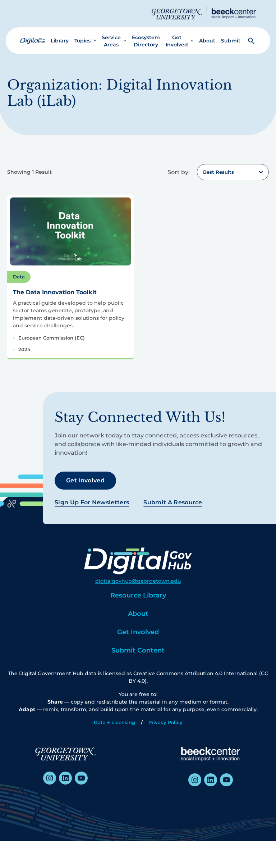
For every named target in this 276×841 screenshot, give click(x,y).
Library (60, 40)
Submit (230, 40)
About (207, 40)
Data (19, 276)
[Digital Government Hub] (32, 40)
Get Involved (177, 41)
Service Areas (111, 41)
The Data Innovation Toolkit (55, 292)
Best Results (218, 172)
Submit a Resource (172, 502)
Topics (82, 40)
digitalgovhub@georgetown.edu (138, 581)
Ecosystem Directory (146, 41)
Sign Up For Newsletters (92, 502)
